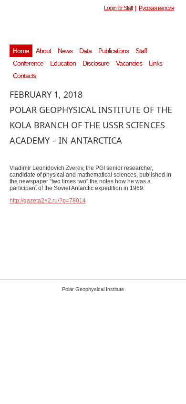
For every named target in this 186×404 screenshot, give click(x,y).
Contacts (24, 75)
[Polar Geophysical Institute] (98, 31)
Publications (113, 51)
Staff (141, 51)
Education (63, 63)
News (65, 51)
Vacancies (129, 63)
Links (155, 63)
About (43, 51)
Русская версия (156, 8)
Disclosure (96, 63)
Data (85, 51)
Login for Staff (118, 8)
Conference (28, 63)
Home (21, 51)
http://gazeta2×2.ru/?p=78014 (48, 200)
